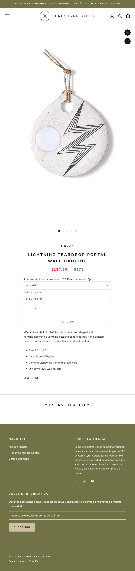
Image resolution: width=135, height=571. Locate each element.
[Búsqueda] (120, 16)
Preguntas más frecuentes (24, 453)
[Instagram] (84, 481)
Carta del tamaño (32, 292)
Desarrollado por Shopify (23, 561)
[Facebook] (76, 481)
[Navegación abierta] (7, 15)
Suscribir (22, 527)
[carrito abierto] (128, 16)
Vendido (67, 321)
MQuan (67, 246)
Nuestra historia (18, 446)
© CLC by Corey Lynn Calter (30, 556)
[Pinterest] (92, 481)
